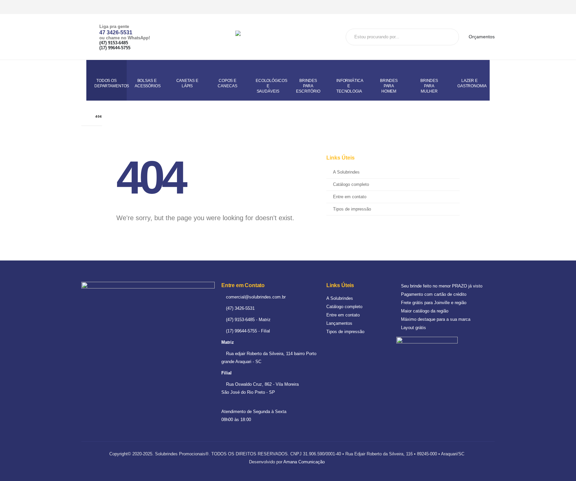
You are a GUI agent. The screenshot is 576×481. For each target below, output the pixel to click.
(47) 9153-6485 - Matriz (248, 319)
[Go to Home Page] (83, 116)
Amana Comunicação (304, 461)
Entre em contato (349, 197)
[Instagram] (489, 7)
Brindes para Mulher (429, 86)
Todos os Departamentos (110, 83)
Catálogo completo (351, 184)
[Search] (451, 37)
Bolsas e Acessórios (148, 83)
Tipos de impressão (352, 209)
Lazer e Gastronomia (472, 83)
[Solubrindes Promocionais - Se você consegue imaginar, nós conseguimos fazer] (285, 37)
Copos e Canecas (227, 83)
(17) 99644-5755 (114, 48)
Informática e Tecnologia (349, 86)
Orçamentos (481, 36)
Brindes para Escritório (308, 86)
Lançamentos (339, 323)
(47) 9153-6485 (113, 43)
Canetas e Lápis (187, 83)
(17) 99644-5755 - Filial (247, 330)
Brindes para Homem (389, 86)
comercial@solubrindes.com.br (255, 296)
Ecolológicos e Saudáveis (271, 86)
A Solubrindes (346, 172)
